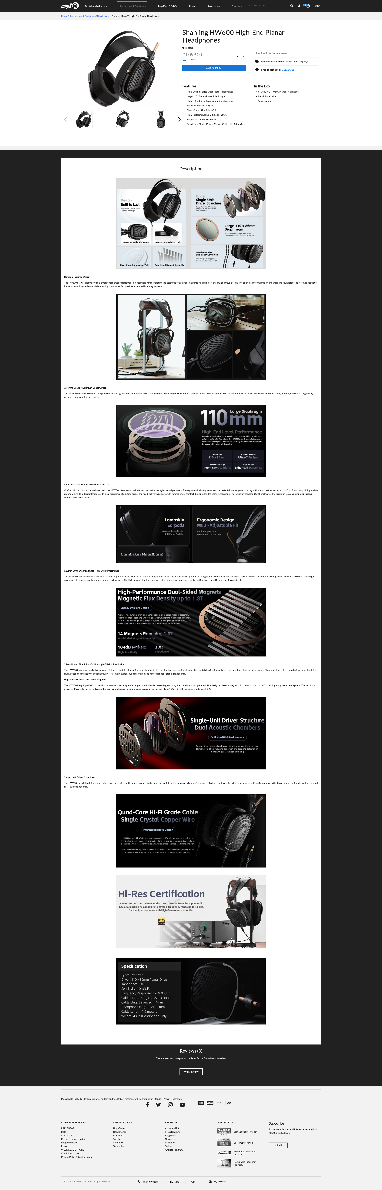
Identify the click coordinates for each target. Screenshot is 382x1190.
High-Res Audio (121, 1128)
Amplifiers (118, 1135)
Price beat (191, 59)
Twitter (168, 1146)
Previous (65, 120)
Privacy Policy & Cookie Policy (76, 1156)
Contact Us (67, 1135)
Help (63, 1131)
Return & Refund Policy (73, 1138)
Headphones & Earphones (132, 6)
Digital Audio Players (96, 6)
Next (179, 120)
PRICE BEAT (67, 1128)
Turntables (118, 1146)
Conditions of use (70, 1153)
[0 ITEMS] (308, 6)
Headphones (119, 1131)
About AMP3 (172, 1128)
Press (64, 1146)
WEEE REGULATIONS (72, 1149)
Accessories (214, 6)
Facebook (170, 1142)
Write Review (191, 1072)
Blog (177, 1181)
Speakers (117, 1138)
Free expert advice (277, 69)
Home (192, 6)
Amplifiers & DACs (167, 6)
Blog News (170, 1135)
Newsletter (171, 1138)
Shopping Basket (69, 1142)
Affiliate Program (174, 1149)
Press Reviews (172, 1131)
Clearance (237, 6)
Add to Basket (214, 68)
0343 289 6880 (150, 1181)
